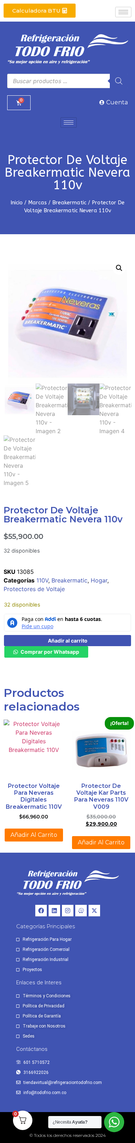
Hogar (99, 580)
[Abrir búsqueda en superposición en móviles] (67, 81)
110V (42, 580)
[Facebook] (41, 910)
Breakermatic (69, 202)
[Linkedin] (54, 910)
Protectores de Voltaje (34, 589)
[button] (119, 268)
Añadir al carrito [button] (33, 834)
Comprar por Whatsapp (50, 652)
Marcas (37, 202)
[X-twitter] (94, 910)
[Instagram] (67, 910)
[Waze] (81, 910)
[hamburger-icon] (123, 12)
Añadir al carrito (67, 641)
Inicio (16, 202)
